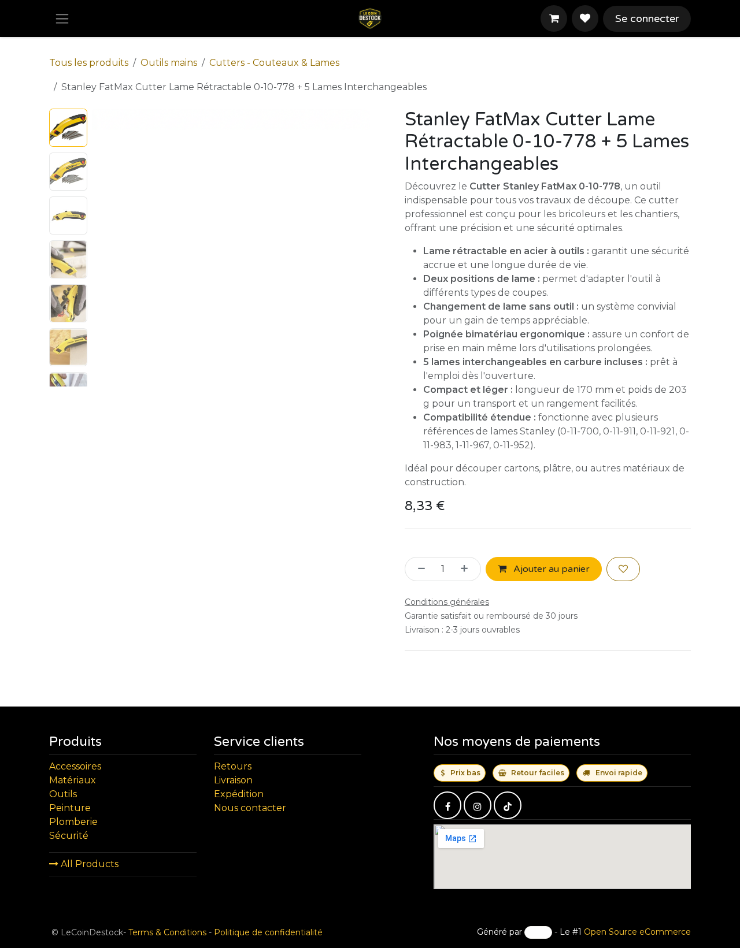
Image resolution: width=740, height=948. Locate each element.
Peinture (70, 807)
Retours (232, 766)
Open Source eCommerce (637, 932)
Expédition (239, 794)
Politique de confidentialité (268, 932)
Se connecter (647, 18)
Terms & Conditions (167, 932)
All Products (88, 863)
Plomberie (73, 821)
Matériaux (72, 780)
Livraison (233, 780)
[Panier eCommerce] (554, 18)
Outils (63, 794)
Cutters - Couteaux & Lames (274, 62)
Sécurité (68, 835)
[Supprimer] (418, 569)
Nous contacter (250, 807)
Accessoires (75, 766)
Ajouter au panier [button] (550, 569)
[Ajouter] (467, 569)
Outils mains (168, 62)
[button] (106, 247)
